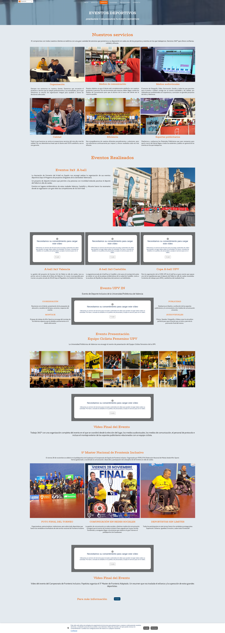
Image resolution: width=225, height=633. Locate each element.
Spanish (23, 1)
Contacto (117, 599)
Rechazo (154, 628)
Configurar (74, 631)
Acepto (57, 257)
